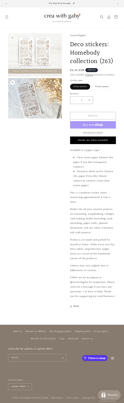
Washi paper (103, 87)
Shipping (89, 74)
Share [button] (76, 306)
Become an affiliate (36, 331)
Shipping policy (83, 331)
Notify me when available (93, 140)
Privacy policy (101, 331)
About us (17, 331)
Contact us (87, 339)
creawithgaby (25, 398)
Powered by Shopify (39, 398)
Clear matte (81, 87)
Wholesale (73, 339)
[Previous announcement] (6, 3)
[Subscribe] (62, 358)
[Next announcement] (117, 3)
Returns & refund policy (43, 339)
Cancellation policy (107, 401)
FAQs (61, 339)
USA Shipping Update (60, 331)
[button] (6, 17)
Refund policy (57, 398)
